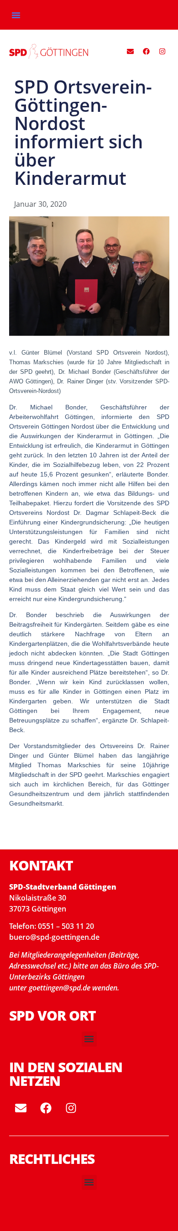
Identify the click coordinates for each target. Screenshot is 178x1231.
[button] (16, 15)
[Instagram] (162, 51)
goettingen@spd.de (60, 988)
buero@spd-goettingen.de (54, 937)
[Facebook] (146, 51)
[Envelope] (130, 51)
